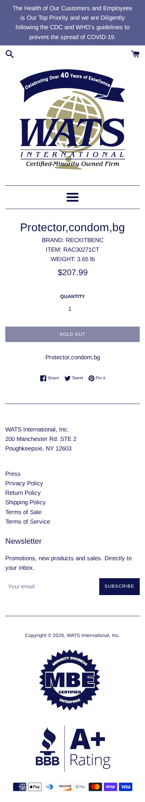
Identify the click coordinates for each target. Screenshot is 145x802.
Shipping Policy (25, 502)
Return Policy (23, 493)
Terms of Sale (23, 512)
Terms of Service (27, 521)
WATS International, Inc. (93, 635)
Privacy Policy (24, 483)
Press (13, 474)
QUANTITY (72, 296)
